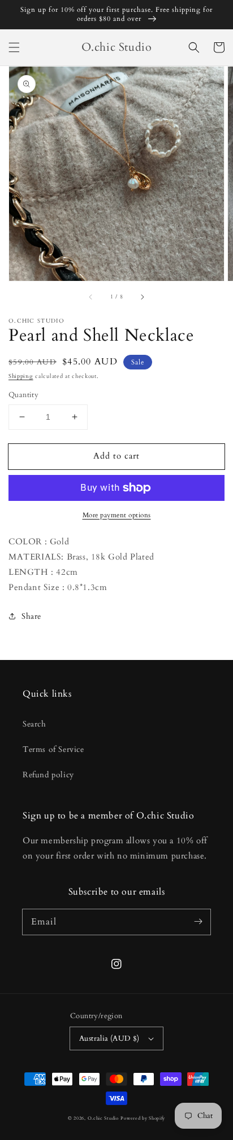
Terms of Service (53, 749)
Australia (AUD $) (109, 1038)
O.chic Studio (103, 1118)
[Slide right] (142, 296)
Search (34, 724)
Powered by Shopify (142, 1118)
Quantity (23, 395)
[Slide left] (91, 296)
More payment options (117, 515)
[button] (14, 47)
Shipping (20, 376)
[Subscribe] (197, 921)
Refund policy (48, 774)
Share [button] (31, 616)
